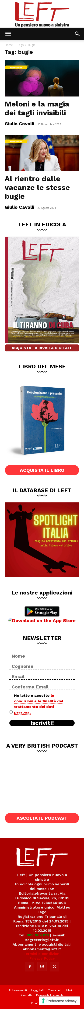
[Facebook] (29, 966)
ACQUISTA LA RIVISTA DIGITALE (42, 348)
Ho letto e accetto (38, 703)
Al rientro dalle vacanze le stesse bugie (37, 187)
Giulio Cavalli (19, 123)
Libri (69, 990)
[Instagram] (42, 966)
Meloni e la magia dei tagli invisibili (37, 108)
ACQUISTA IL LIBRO (42, 470)
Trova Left (55, 990)
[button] (7, 34)
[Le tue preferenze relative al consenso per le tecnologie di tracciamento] (59, 1000)
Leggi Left (37, 990)
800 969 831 (38, 935)
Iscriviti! (42, 723)
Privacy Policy (42, 958)
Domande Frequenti (49, 995)
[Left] (42, 14)
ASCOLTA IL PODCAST (42, 818)
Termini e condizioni (42, 953)
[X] (54, 966)
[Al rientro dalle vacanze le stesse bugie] (42, 153)
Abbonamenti (18, 990)
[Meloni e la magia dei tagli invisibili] (42, 78)
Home (9, 45)
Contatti (26, 995)
